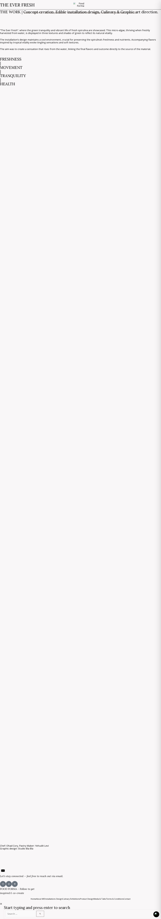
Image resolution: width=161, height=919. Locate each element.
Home (33, 899)
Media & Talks (100, 899)
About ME (40, 899)
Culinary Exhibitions (71, 899)
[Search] (40, 914)
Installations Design (53, 899)
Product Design (87, 899)
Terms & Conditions (115, 899)
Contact (127, 899)
